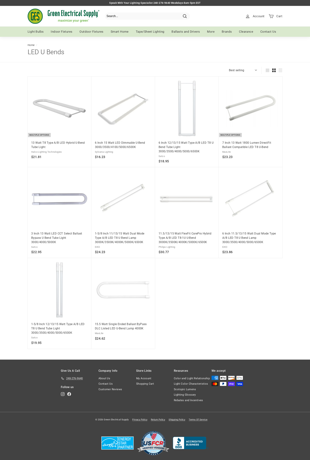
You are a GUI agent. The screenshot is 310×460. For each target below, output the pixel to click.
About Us (104, 378)
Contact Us (268, 31)
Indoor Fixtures (61, 31)
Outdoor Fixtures (91, 31)
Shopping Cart (145, 383)
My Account (143, 378)
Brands (227, 31)
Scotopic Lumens (185, 389)
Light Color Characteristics (191, 383)
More (211, 31)
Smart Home (120, 31)
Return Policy (158, 419)
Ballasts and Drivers (186, 31)
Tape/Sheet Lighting (150, 31)
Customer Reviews (110, 389)
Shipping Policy (177, 419)
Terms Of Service (198, 419)
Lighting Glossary (185, 394)
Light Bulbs (36, 31)
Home (31, 45)
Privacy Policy (139, 419)
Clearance (246, 31)
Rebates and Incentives (188, 400)
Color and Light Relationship (192, 378)
